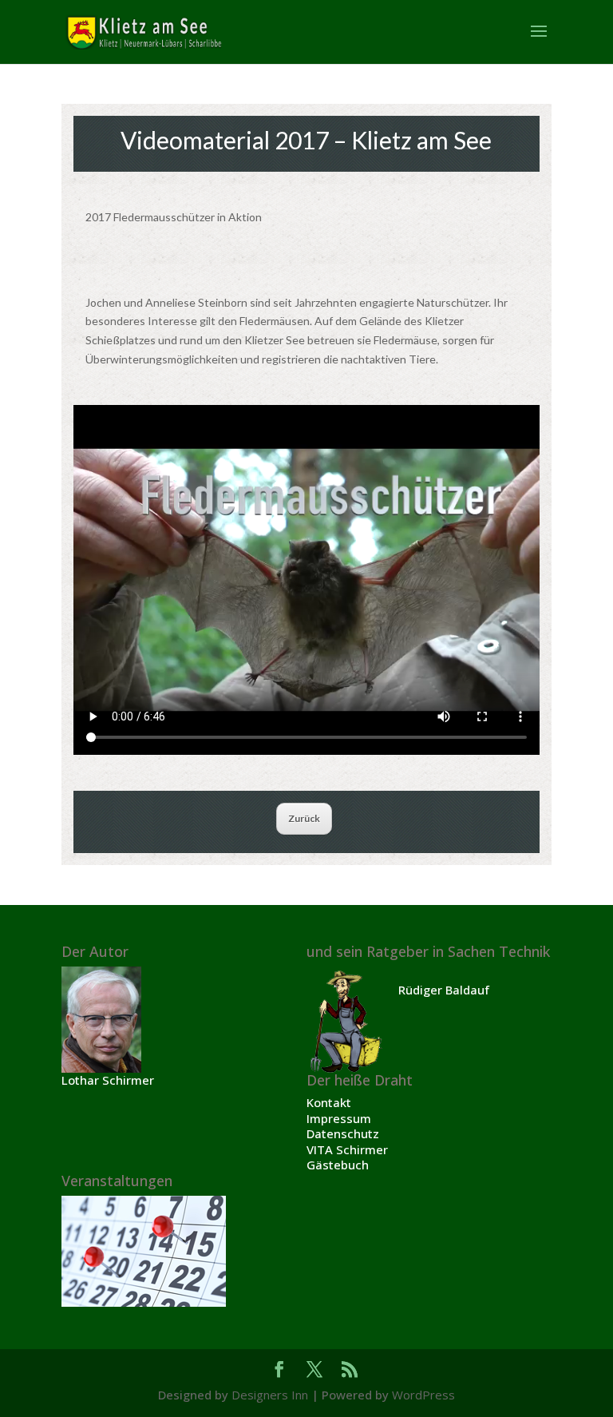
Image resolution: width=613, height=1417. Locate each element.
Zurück (304, 818)
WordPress (423, 1395)
